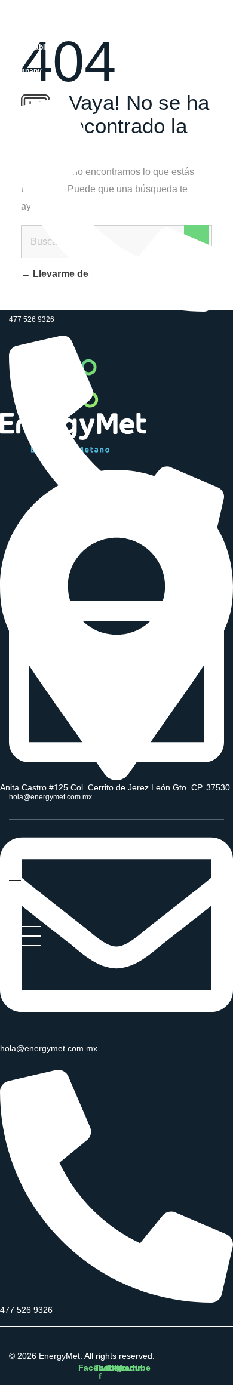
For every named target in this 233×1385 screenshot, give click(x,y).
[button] (184, 844)
